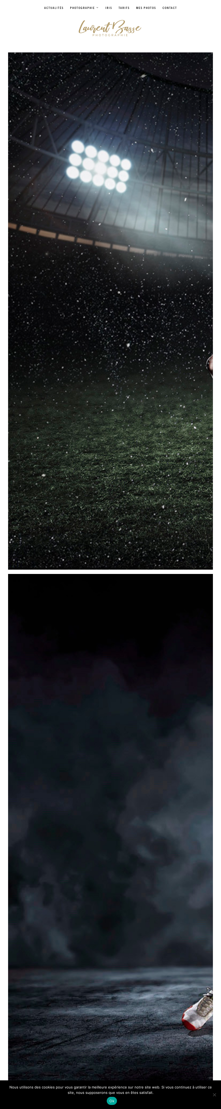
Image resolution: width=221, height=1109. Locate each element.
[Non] (214, 1094)
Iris (108, 7)
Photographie (82, 7)
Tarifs (124, 7)
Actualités (54, 7)
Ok (111, 1101)
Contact (170, 7)
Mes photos (146, 7)
